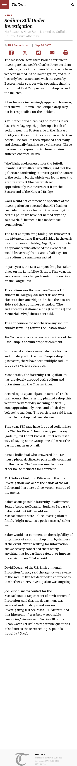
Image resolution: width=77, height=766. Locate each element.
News (8, 15)
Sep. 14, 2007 (43, 45)
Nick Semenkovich (19, 45)
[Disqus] (38, 695)
